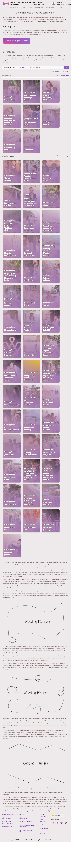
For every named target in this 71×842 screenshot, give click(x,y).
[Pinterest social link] (66, 823)
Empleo (42, 825)
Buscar (29, 8)
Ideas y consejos (24, 818)
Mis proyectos (6, 818)
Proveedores (38, 8)
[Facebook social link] (57, 823)
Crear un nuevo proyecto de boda (7, 822)
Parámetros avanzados (61, 71)
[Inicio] (6, 3)
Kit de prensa (44, 828)
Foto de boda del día (8, 827)
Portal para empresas (25, 821)
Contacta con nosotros (43, 832)
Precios (21, 814)
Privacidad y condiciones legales (53, 840)
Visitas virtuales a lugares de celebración (27, 826)
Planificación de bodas (9, 814)
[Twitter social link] (61, 823)
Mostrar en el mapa (63, 75)
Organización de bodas (17, 8)
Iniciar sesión (60, 4)
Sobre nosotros (42, 820)
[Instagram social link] (53, 823)
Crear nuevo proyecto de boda (17, 41)
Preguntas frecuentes (43, 815)
